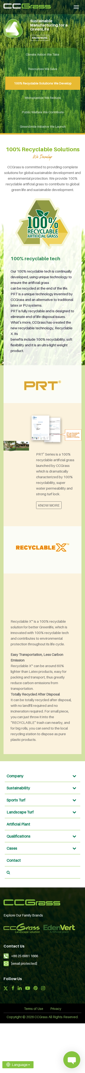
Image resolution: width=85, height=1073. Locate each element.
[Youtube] (27, 988)
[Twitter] (6, 989)
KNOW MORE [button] (39, 37)
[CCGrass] (27, 6)
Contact (14, 860)
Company (15, 775)
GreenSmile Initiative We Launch (43, 126)
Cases (12, 848)
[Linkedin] (20, 988)
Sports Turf (16, 800)
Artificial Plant (18, 824)
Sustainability (18, 788)
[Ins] (43, 988)
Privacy (55, 1009)
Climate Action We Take (42, 54)
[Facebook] (12, 988)
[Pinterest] (36, 988)
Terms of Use (33, 1009)
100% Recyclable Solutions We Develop (43, 83)
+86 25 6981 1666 (24, 956)
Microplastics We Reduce (43, 98)
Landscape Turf (20, 812)
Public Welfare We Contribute (43, 112)
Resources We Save (42, 69)
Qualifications (18, 836)
